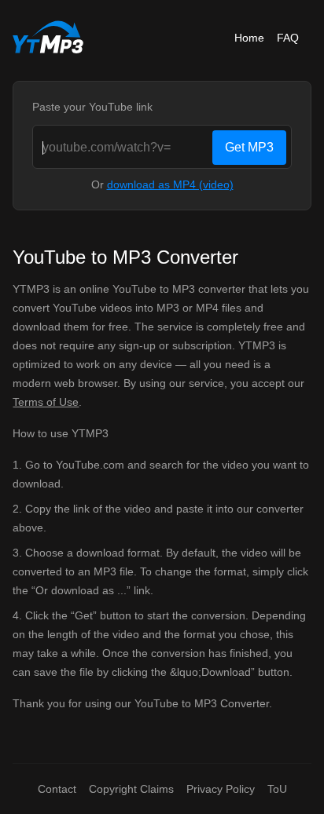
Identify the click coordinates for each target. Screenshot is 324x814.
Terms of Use (46, 402)
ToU (277, 789)
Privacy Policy (220, 789)
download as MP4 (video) (170, 184)
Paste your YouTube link (92, 106)
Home (249, 37)
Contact (57, 789)
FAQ (288, 37)
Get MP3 (249, 147)
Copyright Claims (131, 789)
